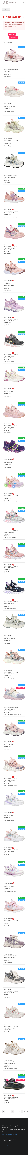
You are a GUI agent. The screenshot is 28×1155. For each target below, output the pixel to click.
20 (24, 1111)
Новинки (11, 34)
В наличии (14, 37)
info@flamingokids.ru (11, 1145)
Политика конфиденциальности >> (10, 1134)
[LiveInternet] (5, 1148)
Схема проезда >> (6, 1133)
